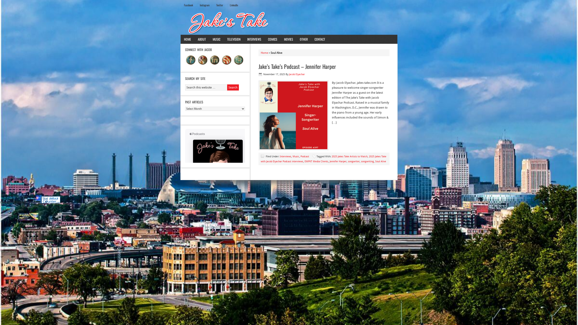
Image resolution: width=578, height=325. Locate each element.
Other (304, 39)
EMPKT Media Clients (316, 161)
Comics (272, 39)
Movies (288, 39)
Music (216, 39)
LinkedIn (234, 5)
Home (187, 39)
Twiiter (219, 5)
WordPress (378, 189)
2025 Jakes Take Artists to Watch (350, 156)
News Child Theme (327, 189)
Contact (320, 39)
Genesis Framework (356, 189)
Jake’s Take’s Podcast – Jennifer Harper (297, 66)
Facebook (188, 5)
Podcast (305, 156)
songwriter (354, 161)
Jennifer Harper (338, 161)
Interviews (254, 39)
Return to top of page (197, 189)
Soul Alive (380, 161)
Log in (391, 189)
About (202, 39)
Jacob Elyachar (297, 74)
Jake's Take (289, 22)
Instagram (205, 5)
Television (233, 39)
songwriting (367, 161)
